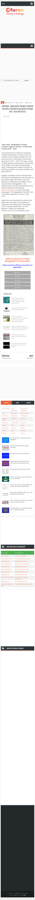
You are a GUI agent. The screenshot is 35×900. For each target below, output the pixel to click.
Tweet (18, 273)
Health (22, 428)
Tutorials (23, 418)
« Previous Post (6, 358)
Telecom (4, 433)
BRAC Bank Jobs (5, 561)
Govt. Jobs (14, 413)
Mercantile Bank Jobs (6, 564)
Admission (14, 418)
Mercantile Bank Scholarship (22, 564)
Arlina (15, 895)
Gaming (4, 430)
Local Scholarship (14, 409)
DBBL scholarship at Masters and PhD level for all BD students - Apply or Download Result (20, 327)
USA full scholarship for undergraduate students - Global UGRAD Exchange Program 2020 (18, 300)
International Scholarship (24, 409)
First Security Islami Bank (7, 577)
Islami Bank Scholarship (21, 581)
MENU (3, 3)
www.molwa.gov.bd (9, 190)
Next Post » (30, 358)
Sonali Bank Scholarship (21, 572)
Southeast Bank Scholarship (22, 569)
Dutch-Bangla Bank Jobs (7, 558)
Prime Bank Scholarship (21, 566)
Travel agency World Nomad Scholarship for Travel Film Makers (18, 345)
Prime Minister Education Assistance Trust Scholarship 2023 (18, 336)
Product (4, 425)
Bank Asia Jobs (5, 556)
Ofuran (17, 893)
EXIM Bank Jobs (5, 574)
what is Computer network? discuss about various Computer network (21, 501)
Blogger (24, 895)
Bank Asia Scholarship (20, 556)
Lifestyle (13, 428)
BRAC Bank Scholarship (21, 561)
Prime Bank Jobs (5, 566)
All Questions (24, 415)
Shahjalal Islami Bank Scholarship (23, 584)
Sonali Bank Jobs (5, 572)
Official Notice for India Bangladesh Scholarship (17, 259)
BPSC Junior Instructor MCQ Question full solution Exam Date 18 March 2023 (21, 485)
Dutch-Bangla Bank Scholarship (23, 558)
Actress (13, 433)
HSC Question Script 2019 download (19, 453)
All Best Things (15, 422)
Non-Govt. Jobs (25, 413)
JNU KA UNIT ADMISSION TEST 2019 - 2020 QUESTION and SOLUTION (21, 493)
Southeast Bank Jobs (6, 569)
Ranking (23, 430)
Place (12, 425)
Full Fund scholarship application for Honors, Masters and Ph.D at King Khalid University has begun (19, 319)
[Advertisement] (17, 29)
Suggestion (5, 422)
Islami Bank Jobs (5, 581)
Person (22, 425)
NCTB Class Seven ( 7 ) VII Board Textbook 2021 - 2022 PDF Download (21, 509)
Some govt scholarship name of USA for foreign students (19, 308)
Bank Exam (14, 415)
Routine (23, 433)
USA (12, 430)
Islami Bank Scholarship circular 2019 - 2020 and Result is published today (20, 462)
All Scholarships (6, 409)
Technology (5, 428)
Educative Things (4, 419)
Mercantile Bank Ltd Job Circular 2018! (20, 469)
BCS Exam (5, 415)
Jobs (3, 413)
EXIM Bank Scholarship (21, 574)
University (23, 422)
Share (18, 276)
